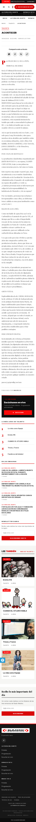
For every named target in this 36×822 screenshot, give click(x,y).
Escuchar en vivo (7, 757)
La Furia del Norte (17, 18)
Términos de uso (7, 800)
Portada (4, 750)
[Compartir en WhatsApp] (9, 54)
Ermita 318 (11, 435)
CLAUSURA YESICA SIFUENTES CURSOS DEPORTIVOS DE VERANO (17, 496)
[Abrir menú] (4, 7)
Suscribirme (18, 713)
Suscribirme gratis (18, 538)
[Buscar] (9, 7)
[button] (2, 660)
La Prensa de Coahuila (18, 805)
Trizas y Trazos (13, 447)
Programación (6, 753)
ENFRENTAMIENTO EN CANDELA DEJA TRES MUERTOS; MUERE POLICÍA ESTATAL (18, 485)
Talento (11, 23)
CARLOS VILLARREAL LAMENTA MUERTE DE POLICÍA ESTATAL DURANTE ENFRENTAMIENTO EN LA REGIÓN (17, 472)
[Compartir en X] (21, 54)
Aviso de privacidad (24, 797)
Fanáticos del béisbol (15, 454)
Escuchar (19, 412)
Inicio (5, 18)
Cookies (16, 800)
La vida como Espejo (15, 428)
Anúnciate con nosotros (9, 797)
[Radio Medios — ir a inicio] (12, 7)
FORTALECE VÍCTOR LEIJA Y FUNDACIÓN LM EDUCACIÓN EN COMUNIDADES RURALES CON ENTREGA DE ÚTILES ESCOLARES (17, 510)
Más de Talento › (27, 551)
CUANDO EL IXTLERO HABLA (18, 441)
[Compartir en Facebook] (15, 54)
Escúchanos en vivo (25, 7)
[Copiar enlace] (27, 54)
